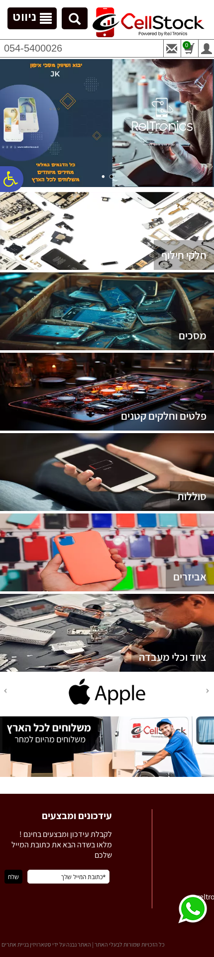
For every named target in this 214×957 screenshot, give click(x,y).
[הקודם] (209, 691)
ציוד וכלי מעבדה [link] (173, 657)
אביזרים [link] (190, 576)
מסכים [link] (193, 335)
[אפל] (107, 704)
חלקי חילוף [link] (184, 255)
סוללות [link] (192, 496)
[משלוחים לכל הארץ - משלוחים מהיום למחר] (107, 774)
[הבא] (4, 691)
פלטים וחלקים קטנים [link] (164, 416)
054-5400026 (33, 48)
